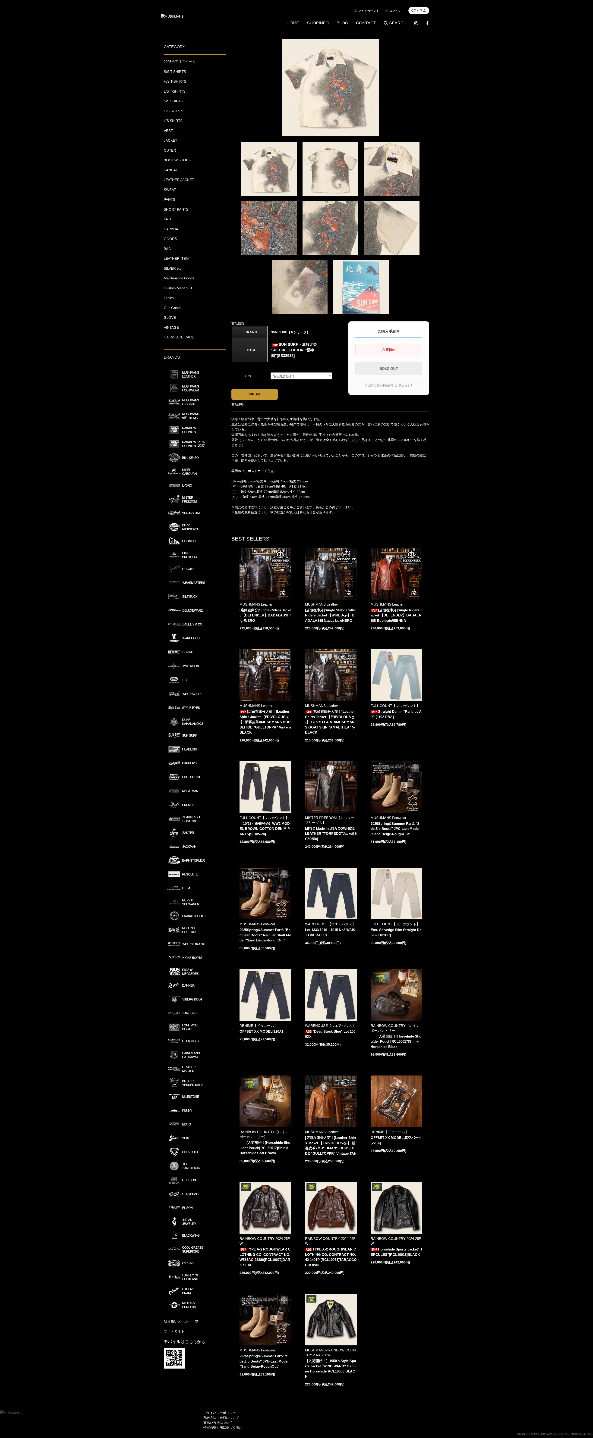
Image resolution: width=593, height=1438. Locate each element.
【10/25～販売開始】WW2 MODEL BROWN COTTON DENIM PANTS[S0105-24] (265, 829)
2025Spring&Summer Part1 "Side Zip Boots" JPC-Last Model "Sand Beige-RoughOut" (395, 829)
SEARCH (398, 23)
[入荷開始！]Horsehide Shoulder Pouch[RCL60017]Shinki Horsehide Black (396, 1041)
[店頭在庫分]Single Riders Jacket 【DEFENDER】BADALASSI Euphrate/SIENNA (396, 615)
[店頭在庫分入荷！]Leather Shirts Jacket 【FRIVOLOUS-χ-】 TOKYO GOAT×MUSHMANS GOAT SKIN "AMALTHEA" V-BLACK (330, 722)
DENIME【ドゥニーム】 (259, 1026)
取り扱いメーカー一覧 (181, 1321)
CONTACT (366, 23)
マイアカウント (368, 11)
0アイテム (418, 10)
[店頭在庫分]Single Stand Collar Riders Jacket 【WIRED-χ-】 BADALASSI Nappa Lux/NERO (330, 615)
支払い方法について (218, 1422)
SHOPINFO (318, 23)
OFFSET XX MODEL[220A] (261, 1031)
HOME (293, 23)
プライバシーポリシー (219, 1413)
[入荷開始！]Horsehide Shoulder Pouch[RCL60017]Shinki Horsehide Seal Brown (265, 1148)
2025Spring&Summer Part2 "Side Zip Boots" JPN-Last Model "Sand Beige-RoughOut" (264, 1361)
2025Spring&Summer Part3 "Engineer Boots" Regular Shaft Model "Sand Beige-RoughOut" (265, 935)
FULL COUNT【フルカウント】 (395, 706)
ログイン (395, 11)
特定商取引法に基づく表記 (222, 1427)
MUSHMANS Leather (256, 604)
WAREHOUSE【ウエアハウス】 (330, 924)
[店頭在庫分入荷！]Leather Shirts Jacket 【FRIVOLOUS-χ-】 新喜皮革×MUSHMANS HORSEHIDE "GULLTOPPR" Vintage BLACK (265, 722)
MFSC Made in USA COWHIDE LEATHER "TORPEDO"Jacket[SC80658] (331, 833)
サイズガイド (174, 1331)
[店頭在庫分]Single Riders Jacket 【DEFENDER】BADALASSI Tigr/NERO (265, 615)
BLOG (342, 23)
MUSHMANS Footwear (388, 818)
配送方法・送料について (221, 1417)
